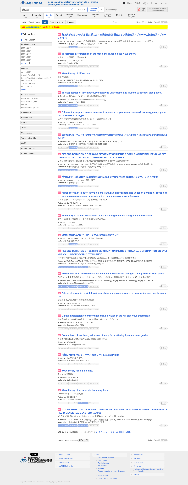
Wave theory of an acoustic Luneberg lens (85, 390)
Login (156, 3)
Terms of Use (138, 455)
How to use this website (106, 458)
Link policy (137, 459)
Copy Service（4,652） (30, 101)
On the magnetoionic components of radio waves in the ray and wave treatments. (106, 315)
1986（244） (26, 54)
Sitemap (136, 474)
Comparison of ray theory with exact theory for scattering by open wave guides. (105, 335)
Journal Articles (56, 22)
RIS (87, 440)
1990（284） (26, 48)
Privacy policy (138, 462)
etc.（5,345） (26, 105)
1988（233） (26, 60)
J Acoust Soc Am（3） (30, 83)
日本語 (137, 3)
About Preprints (103, 476)
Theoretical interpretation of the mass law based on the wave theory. (99, 54)
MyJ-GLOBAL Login (66, 466)
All (45, 22)
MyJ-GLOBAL (103, 466)
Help (131, 3)
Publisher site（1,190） (30, 108)
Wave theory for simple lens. (77, 370)
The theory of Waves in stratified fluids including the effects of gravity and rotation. (107, 215)
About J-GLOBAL (65, 455)
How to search (103, 460)
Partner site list (64, 462)
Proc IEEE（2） (27, 86)
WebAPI (101, 468)
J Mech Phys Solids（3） (31, 75)
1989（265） (26, 51)
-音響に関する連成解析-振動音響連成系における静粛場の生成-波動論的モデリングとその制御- (110, 177)
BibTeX (81, 440)
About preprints (33, 27)
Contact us (137, 466)
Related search (103, 463)
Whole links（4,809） (30, 99)
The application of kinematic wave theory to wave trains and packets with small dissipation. (112, 92)
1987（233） (26, 57)
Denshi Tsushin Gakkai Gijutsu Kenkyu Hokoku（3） (35, 79)
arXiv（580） (26, 72)
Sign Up (164, 3)
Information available (66, 459)
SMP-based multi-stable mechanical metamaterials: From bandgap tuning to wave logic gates (113, 273)
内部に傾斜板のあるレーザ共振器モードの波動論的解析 (90, 354)
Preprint (70, 22)
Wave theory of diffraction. (76, 73)
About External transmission (108, 478)
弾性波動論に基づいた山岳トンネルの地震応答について (90, 235)
